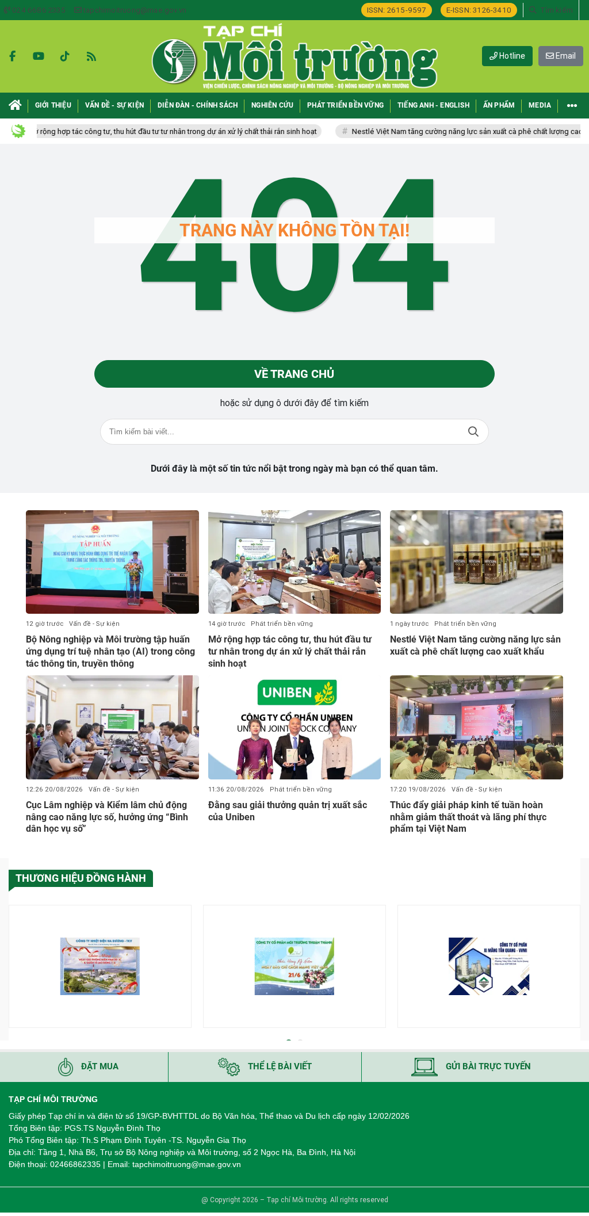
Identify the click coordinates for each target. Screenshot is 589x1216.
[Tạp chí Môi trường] (294, 56)
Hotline (511, 55)
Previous (17, 968)
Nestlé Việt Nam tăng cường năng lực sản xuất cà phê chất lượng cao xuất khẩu (475, 645)
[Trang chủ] (15, 105)
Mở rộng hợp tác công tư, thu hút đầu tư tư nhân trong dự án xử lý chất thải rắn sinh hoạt (144, 131)
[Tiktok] (65, 56)
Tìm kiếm (473, 432)
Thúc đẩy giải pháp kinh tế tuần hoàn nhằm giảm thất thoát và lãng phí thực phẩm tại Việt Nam (468, 817)
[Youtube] (38, 56)
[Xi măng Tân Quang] (488, 966)
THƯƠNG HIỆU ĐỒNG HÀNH (81, 878)
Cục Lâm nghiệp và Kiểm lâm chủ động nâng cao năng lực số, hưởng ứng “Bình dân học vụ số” (107, 817)
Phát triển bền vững (282, 624)
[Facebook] (12, 56)
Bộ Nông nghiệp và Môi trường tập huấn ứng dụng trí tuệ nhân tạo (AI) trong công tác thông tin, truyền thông (110, 651)
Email (565, 55)
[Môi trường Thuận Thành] (294, 966)
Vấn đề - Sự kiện (94, 624)
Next (571, 968)
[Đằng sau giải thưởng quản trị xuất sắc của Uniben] (294, 727)
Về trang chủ (294, 374)
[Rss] (91, 56)
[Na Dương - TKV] (100, 966)
